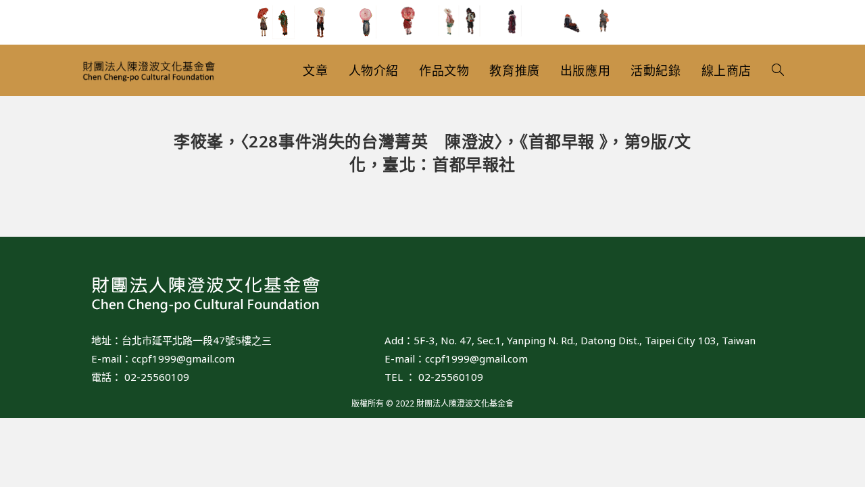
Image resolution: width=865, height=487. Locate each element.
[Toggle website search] (778, 70)
